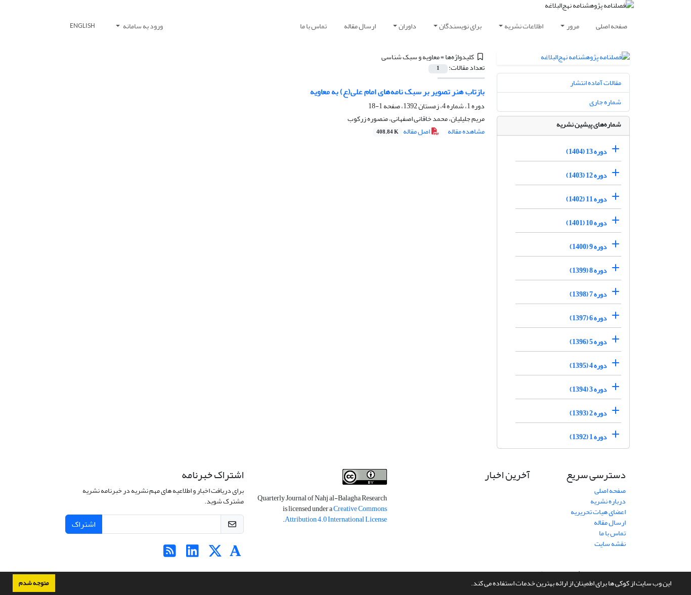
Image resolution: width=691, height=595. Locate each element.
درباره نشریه (608, 501)
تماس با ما (313, 26)
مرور (573, 26)
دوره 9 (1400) (588, 246)
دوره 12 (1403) (586, 175)
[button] (468, 584)
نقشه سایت (610, 543)
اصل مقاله (403, 131)
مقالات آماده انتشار (595, 83)
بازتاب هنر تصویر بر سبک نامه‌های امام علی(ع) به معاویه (397, 91)
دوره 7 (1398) (588, 294)
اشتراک (84, 524)
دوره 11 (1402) (586, 199)
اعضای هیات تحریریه (598, 512)
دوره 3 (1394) (588, 389)
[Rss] (170, 554)
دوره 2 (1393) (588, 413)
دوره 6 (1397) (588, 318)
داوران (407, 26)
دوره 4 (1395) (588, 365)
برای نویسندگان (460, 26)
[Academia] (235, 554)
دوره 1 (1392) (588, 437)
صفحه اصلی (611, 26)
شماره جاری (605, 102)
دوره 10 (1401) (586, 223)
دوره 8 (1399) (588, 270)
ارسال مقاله (360, 26)
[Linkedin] (192, 554)
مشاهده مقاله (466, 131)
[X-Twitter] (215, 554)
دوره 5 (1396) (588, 342)
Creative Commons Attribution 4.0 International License (336, 514)
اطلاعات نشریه (523, 26)
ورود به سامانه (142, 26)
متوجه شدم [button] (34, 583)
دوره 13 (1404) (586, 151)
